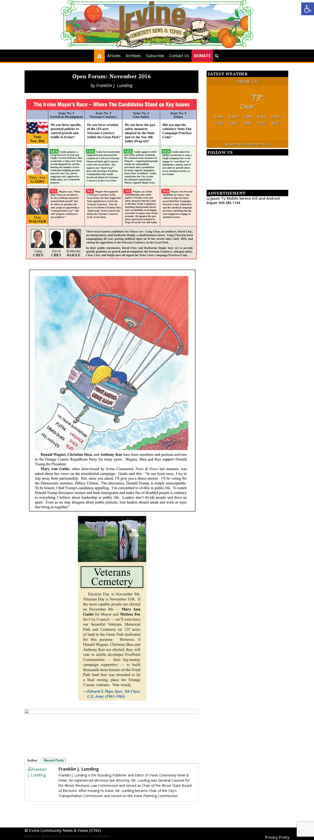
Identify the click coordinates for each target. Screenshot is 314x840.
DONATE (202, 55)
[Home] (99, 56)
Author (32, 760)
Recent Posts (54, 760)
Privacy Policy (277, 837)
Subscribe (155, 55)
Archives (133, 55)
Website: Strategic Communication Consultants (68, 836)
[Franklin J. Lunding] (37, 775)
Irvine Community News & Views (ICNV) (65, 830)
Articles (114, 55)
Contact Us (179, 55)
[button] (307, 8)
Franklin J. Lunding (114, 85)
